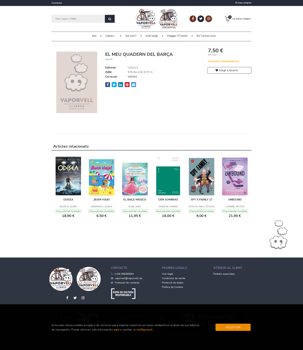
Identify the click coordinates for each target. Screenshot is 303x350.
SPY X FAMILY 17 (201, 199)
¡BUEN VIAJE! (101, 199)
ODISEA (68, 199)
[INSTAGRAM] (208, 18)
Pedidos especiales (224, 274)
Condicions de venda (173, 278)
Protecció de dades (172, 282)
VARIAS (132, 76)
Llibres (110, 36)
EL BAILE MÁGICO (134, 199)
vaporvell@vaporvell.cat (128, 278)
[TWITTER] (200, 18)
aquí (116, 330)
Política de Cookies (172, 287)
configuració (144, 330)
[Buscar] (110, 19)
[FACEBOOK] (193, 18)
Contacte (57, 3)
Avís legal (167, 274)
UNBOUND (235, 199)
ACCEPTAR (233, 327)
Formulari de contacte (127, 282)
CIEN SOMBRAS (168, 199)
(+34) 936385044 (124, 274)
